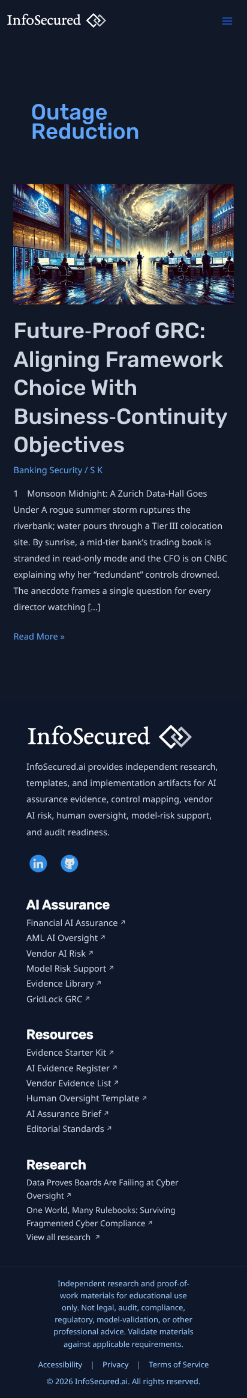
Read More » (38, 637)
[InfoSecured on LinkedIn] (39, 863)
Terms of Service (179, 1364)
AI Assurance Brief (63, 1114)
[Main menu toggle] (227, 21)
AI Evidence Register (68, 1068)
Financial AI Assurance (72, 923)
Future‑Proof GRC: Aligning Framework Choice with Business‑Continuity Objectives (120, 388)
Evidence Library (60, 984)
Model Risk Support (66, 969)
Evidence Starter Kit (66, 1053)
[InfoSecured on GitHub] (71, 863)
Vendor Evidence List (68, 1083)
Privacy (115, 1364)
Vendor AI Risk (56, 954)
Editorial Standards (65, 1129)
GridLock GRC (54, 999)
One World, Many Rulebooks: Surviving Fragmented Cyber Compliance (101, 1217)
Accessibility (60, 1364)
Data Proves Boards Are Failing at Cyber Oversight (102, 1189)
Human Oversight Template (83, 1098)
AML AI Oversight (62, 938)
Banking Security (47, 470)
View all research (59, 1237)
